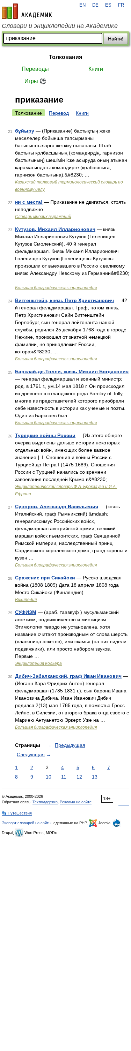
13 (94, 777)
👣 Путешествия (17, 813)
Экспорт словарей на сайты (26, 823)
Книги (95, 69)
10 (48, 777)
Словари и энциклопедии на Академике (60, 25)
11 (63, 777)
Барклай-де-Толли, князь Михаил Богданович (72, 371)
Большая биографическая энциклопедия (56, 287)
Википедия (26, 599)
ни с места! (29, 202)
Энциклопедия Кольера (38, 663)
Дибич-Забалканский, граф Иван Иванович (68, 676)
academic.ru (27, 11)
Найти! (115, 39)
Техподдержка (45, 802)
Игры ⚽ (35, 81)
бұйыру (24, 131)
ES (108, 5)
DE (95, 5)
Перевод (59, 113)
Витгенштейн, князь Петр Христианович (64, 300)
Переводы (35, 69)
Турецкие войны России (45, 435)
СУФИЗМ (25, 612)
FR (121, 5)
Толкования (65, 57)
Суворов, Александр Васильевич (56, 506)
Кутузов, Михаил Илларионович (55, 229)
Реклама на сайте (76, 802)
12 (79, 777)
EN (82, 5)
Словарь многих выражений (43, 216)
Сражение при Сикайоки (45, 577)
